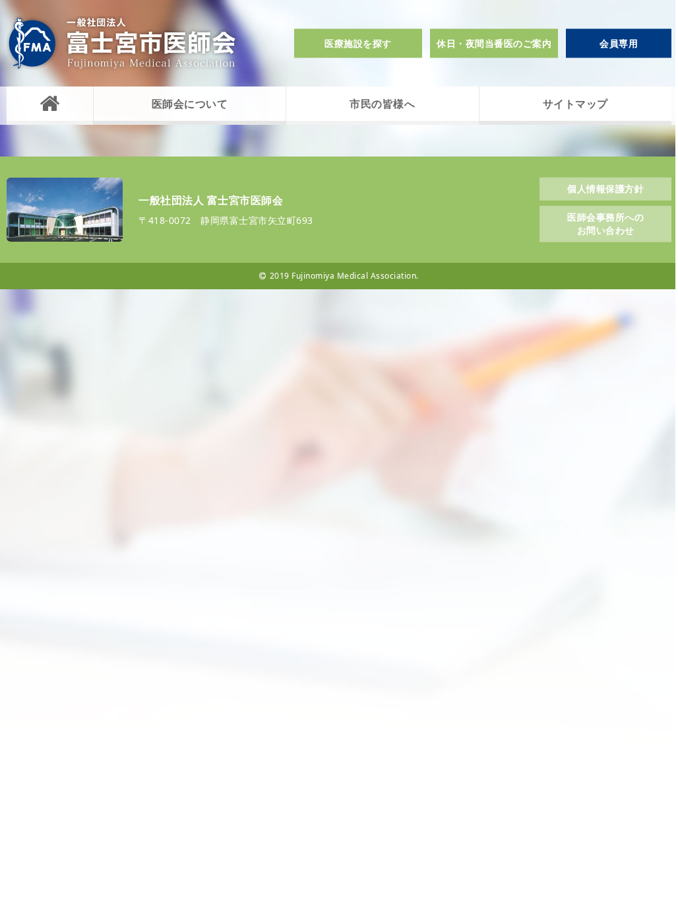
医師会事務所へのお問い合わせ (605, 223)
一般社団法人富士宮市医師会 (122, 43)
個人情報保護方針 (605, 188)
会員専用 (619, 43)
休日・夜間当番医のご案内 (494, 43)
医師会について (190, 103)
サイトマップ (575, 103)
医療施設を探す (358, 43)
